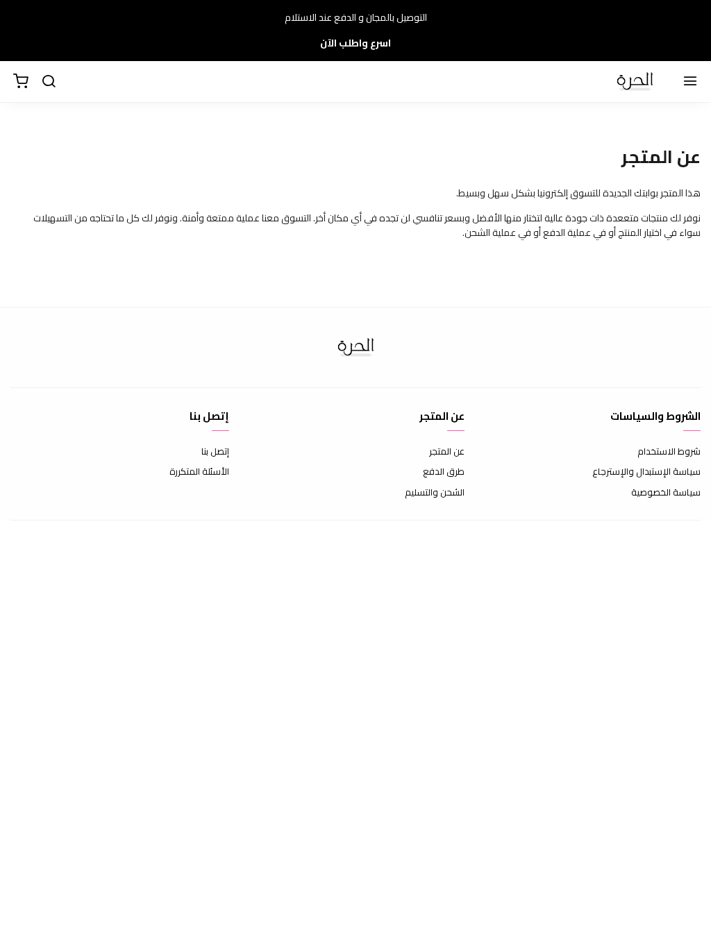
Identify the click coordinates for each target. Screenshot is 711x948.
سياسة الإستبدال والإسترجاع (646, 472)
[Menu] (690, 81)
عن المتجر (447, 452)
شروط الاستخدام (669, 452)
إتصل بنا (215, 452)
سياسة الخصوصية (666, 493)
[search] (48, 81)
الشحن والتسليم (435, 493)
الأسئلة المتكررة (199, 472)
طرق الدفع (444, 472)
